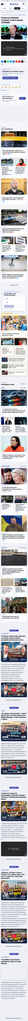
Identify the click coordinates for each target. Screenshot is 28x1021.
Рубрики (16, 8)
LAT (4, 4)
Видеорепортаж (9, 12)
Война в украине (6, 466)
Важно (3, 710)
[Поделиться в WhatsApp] (8, 61)
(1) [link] (22, 199)
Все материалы (23, 387)
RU (2, 4)
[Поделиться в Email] (25, 61)
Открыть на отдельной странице (14, 700)
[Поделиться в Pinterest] (19, 61)
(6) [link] (7, 154)
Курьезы (4, 547)
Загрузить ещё (14, 285)
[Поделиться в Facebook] (2, 61)
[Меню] (26, 4)
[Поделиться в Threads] (22, 61)
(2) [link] (13, 232)
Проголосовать (9, 306)
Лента (11, 8)
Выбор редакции (5, 633)
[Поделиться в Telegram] (11, 61)
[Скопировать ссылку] (2, 64)
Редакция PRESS (21, 14)
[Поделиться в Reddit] (16, 61)
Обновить (23, 383)
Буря (3, 387)
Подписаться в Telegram (10, 77)
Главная (2, 12)
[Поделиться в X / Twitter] (5, 61)
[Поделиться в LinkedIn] (14, 61)
